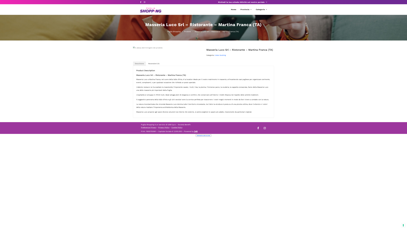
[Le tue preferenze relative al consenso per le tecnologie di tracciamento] (403, 225)
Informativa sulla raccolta (203, 135)
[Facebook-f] (141, 2)
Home (233, 9)
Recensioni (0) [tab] (154, 64)
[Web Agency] (195, 131)
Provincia (244, 9)
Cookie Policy (176, 127)
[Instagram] (144, 2)
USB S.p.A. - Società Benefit (179, 125)
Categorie (260, 9)
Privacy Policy (163, 127)
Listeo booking (220, 55)
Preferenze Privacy (148, 127)
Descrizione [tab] (139, 64)
